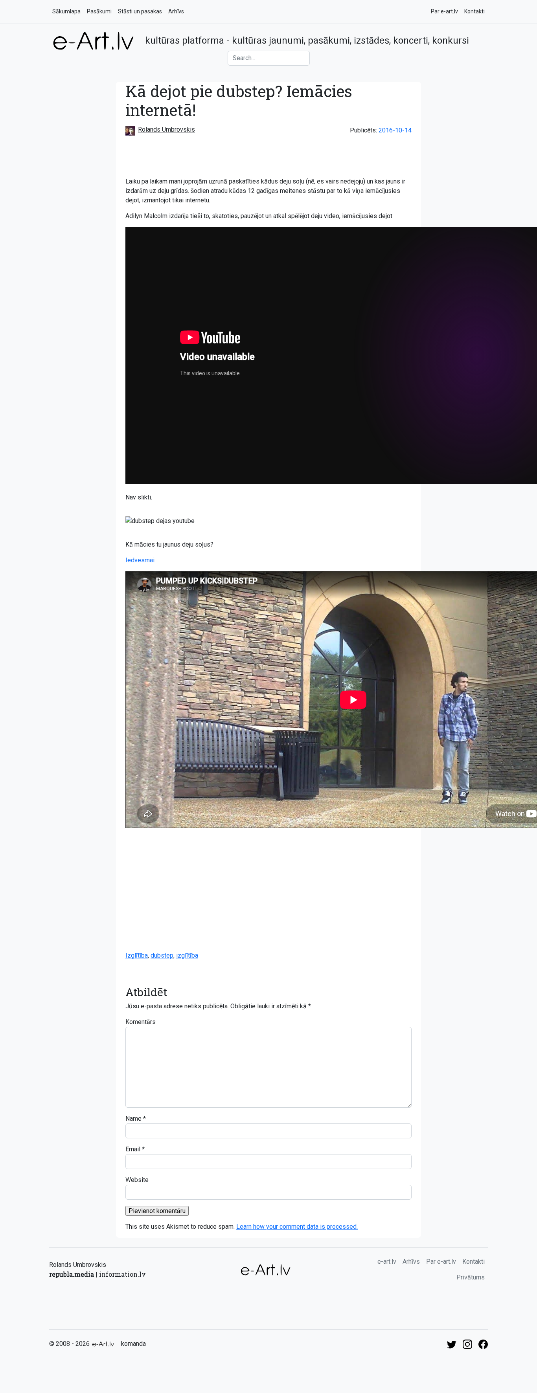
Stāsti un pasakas (140, 11)
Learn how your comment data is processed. (297, 1226)
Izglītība (136, 955)
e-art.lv (386, 1261)
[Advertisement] (268, 892)
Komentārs (140, 1022)
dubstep (162, 955)
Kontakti (474, 11)
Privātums (470, 1277)
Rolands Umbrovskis (166, 129)
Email (132, 1149)
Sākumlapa (66, 11)
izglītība (187, 955)
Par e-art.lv (444, 11)
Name (133, 1118)
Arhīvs (176, 11)
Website (137, 1180)
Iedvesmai (139, 560)
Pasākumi (99, 11)
